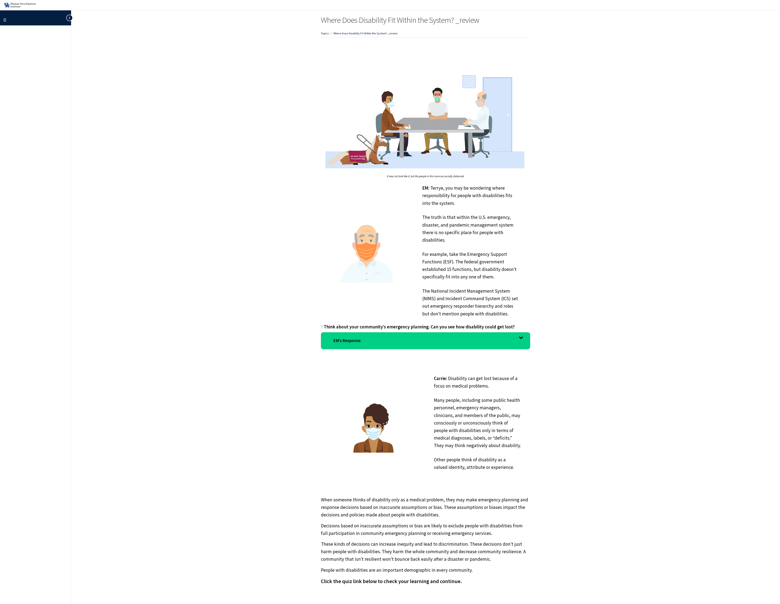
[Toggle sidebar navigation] (67, 17)
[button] (425, 340)
